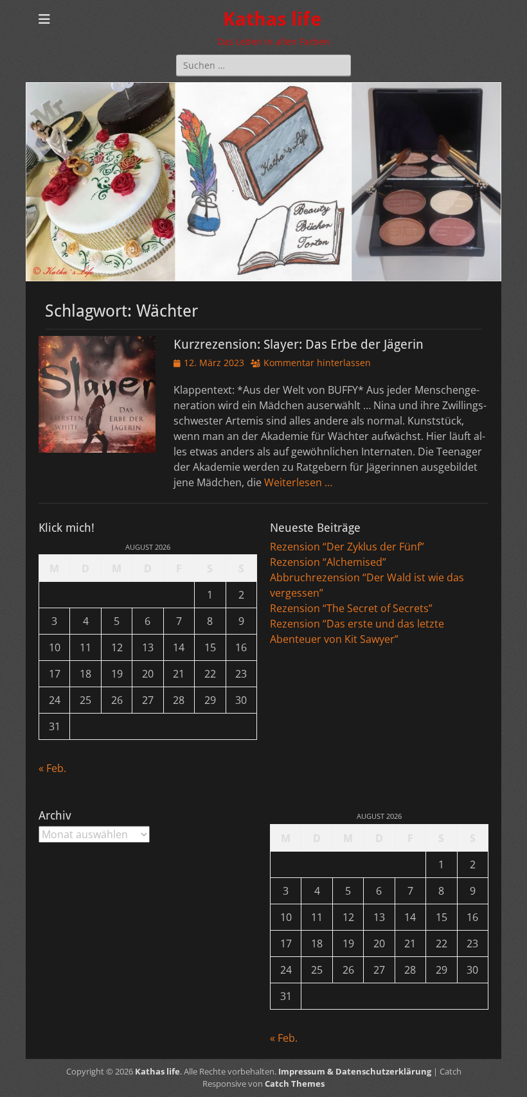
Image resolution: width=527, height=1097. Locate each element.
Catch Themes (295, 1083)
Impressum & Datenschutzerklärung (354, 1071)
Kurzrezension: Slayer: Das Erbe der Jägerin (299, 344)
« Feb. (52, 768)
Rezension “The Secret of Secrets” (351, 608)
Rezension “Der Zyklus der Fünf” (347, 547)
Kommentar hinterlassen (317, 362)
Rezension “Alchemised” (328, 562)
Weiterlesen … (298, 482)
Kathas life (272, 19)
